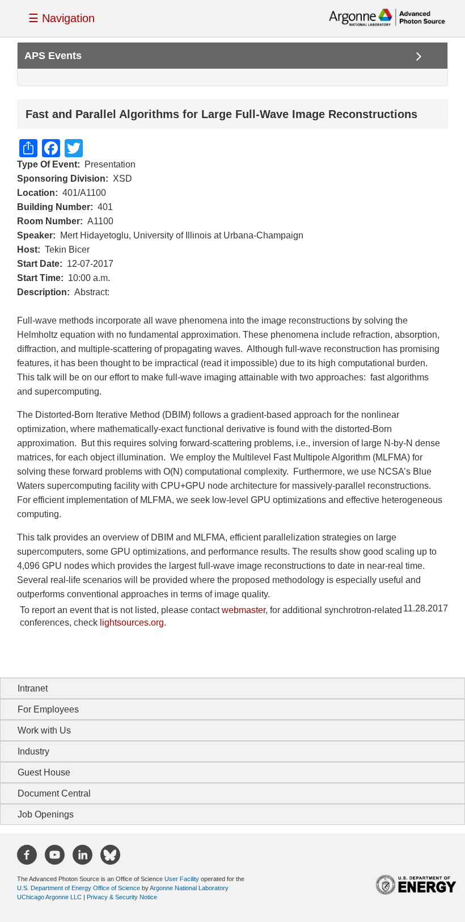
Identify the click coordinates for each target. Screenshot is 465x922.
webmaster (243, 610)
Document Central (54, 793)
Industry (33, 751)
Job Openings (46, 814)
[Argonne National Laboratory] (387, 16)
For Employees (48, 709)
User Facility (181, 878)
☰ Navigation (61, 18)
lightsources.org (132, 622)
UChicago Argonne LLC (49, 897)
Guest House (44, 772)
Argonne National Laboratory (189, 888)
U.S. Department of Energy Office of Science (78, 888)
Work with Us (44, 730)
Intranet (33, 688)
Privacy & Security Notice (122, 897)
